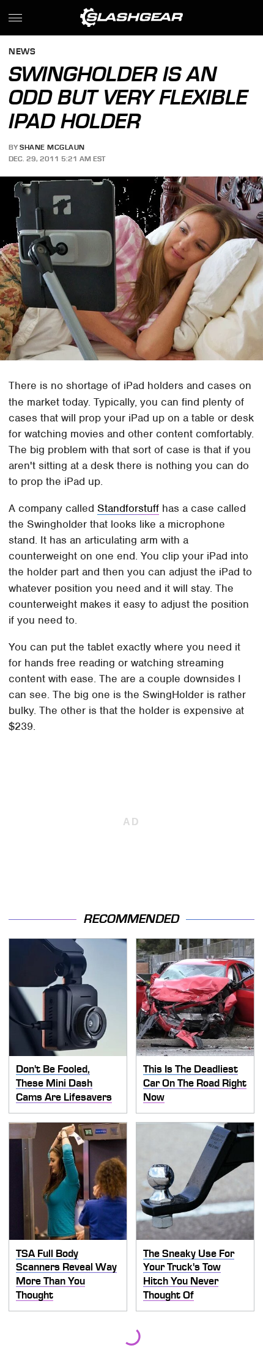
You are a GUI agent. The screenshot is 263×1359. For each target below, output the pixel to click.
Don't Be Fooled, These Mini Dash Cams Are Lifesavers (64, 1082)
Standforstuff (128, 508)
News (22, 52)
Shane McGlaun (52, 147)
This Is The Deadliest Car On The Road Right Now (194, 1082)
